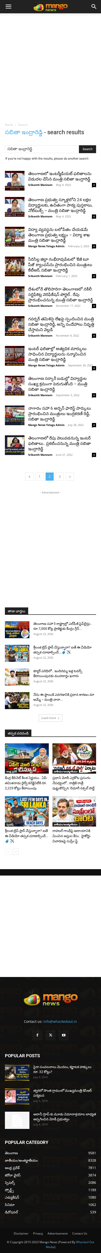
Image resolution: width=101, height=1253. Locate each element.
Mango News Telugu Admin (46, 246)
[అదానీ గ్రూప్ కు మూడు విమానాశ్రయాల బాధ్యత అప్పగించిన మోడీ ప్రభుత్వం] (17, 1120)
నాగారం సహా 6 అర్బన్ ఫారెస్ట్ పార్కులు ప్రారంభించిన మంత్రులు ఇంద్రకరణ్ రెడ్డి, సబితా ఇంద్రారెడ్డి (59, 414)
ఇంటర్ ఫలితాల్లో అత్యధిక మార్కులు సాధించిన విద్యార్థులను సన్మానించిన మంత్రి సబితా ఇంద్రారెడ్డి (57, 354)
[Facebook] (37, 1035)
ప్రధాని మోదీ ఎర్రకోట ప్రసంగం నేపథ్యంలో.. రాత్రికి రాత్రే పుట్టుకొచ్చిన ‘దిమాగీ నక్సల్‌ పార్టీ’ (73, 783)
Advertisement (58, 1233)
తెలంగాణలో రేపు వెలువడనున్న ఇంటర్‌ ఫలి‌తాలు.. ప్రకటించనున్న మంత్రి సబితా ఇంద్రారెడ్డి (59, 443)
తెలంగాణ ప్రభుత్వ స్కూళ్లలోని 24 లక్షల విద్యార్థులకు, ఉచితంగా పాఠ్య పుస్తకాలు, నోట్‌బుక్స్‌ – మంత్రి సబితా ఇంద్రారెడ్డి (60, 205)
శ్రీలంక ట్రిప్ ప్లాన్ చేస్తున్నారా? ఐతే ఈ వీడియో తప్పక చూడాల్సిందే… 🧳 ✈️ (26, 836)
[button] (8, 6)
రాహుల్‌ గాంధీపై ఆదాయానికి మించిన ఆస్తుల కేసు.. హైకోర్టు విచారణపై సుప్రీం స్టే (71, 836)
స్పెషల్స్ (9, 824)
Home (9, 125)
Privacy (38, 1233)
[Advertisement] (50, 66)
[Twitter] (50, 1035)
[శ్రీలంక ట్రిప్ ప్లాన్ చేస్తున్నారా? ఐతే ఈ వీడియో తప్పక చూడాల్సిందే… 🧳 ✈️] (17, 653)
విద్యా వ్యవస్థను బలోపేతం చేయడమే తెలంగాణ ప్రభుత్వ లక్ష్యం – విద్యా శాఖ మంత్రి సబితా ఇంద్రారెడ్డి (59, 235)
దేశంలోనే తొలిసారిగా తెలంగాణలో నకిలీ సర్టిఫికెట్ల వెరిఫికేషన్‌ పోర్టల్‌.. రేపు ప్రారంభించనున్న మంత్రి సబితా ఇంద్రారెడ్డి (60, 294)
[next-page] (70, 476)
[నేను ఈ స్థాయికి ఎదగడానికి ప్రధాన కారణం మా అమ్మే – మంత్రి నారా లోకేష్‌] (17, 700)
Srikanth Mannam (40, 185)
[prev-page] (29, 476)
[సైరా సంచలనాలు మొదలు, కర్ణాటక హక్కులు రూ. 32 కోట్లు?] (17, 1072)
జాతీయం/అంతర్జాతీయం (65, 771)
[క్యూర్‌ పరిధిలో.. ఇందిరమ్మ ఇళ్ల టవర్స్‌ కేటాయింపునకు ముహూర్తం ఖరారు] (17, 676)
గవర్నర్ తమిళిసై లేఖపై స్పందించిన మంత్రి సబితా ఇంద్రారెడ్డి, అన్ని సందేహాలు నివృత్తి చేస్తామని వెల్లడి (61, 324)
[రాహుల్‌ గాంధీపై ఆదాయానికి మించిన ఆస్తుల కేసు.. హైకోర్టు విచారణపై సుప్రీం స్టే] (74, 811)
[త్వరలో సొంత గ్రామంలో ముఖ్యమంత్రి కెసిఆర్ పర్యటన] (17, 1096)
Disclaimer (21, 1233)
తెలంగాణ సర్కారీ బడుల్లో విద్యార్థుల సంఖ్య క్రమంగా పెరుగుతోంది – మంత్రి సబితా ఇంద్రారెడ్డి (57, 384)
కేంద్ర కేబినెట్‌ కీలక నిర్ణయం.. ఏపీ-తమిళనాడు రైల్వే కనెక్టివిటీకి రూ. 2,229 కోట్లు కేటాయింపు (26, 783)
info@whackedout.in (60, 1021)
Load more (48, 718)
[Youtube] (64, 1035)
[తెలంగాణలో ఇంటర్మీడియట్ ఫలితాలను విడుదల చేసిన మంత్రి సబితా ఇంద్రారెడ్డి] (15, 181)
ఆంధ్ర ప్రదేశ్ (11, 771)
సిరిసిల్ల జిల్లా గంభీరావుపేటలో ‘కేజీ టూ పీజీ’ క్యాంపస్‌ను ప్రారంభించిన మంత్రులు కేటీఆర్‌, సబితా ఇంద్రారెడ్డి (60, 265)
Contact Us (79, 1233)
